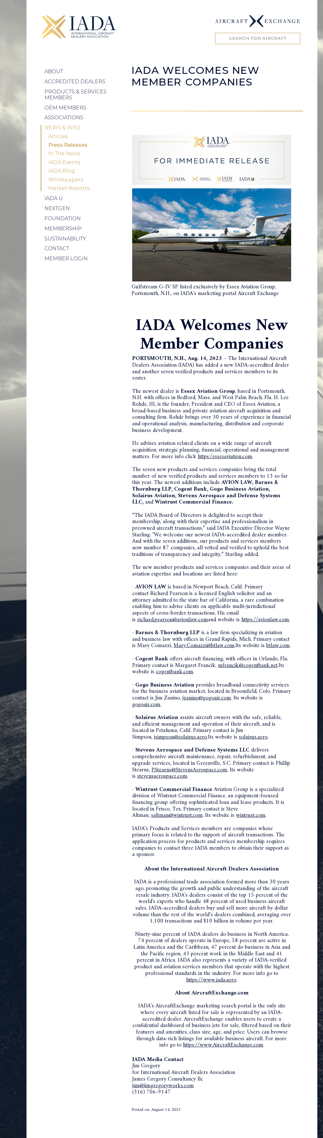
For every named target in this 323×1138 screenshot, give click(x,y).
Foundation (62, 218)
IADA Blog (61, 171)
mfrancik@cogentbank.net (248, 665)
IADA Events (64, 162)
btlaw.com (278, 646)
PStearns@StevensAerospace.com (189, 770)
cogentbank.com (174, 672)
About (53, 71)
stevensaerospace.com (162, 776)
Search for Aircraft (257, 38)
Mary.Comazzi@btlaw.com (203, 646)
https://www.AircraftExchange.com (223, 1045)
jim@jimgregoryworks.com (163, 1086)
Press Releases (67, 145)
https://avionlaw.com (265, 620)
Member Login (66, 259)
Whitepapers (65, 180)
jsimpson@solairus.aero (180, 737)
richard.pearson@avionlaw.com (172, 620)
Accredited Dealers (74, 82)
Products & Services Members (75, 94)
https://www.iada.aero (211, 980)
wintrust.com (250, 815)
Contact (56, 248)
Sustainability (65, 239)
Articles (58, 136)
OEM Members (65, 108)
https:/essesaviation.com (225, 457)
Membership (63, 229)
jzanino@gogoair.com (206, 698)
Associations (63, 118)
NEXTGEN (57, 208)
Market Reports (69, 188)
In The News (64, 153)
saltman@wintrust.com (177, 815)
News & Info (62, 128)
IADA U (53, 198)
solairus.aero (253, 737)
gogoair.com (146, 705)
